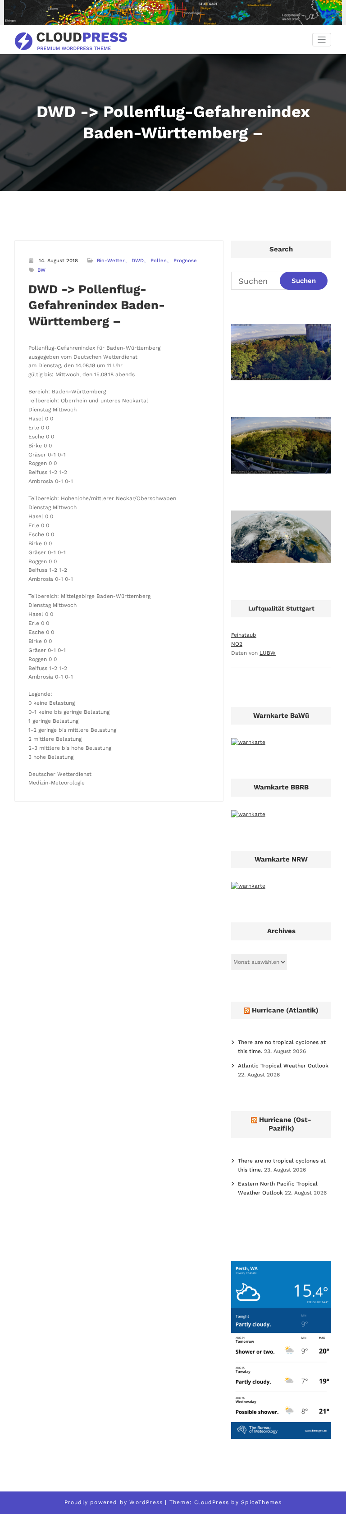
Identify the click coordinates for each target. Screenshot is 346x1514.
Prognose (185, 261)
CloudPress (211, 1502)
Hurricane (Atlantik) (285, 1010)
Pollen (158, 261)
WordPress (146, 1502)
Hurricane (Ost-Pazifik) (285, 1124)
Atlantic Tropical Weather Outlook (283, 1066)
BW (41, 270)
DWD (138, 261)
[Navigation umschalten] (322, 40)
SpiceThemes (261, 1502)
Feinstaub (243, 635)
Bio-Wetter (111, 261)
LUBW (268, 653)
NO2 (236, 644)
